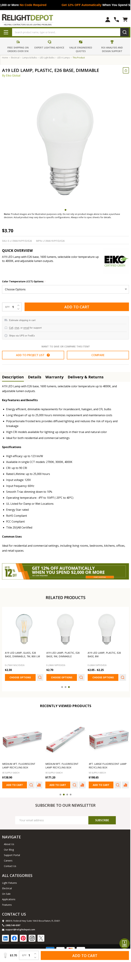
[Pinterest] (23, 936)
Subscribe (100, 818)
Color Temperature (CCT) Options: (24, 281)
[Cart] (122, 19)
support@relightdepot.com (20, 927)
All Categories (17, 873)
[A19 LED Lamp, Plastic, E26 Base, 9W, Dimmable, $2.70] (64, 628)
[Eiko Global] (113, 261)
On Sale (6, 891)
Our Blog (9, 847)
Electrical (7, 886)
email (26, 327)
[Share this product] (123, 70)
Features (7, 902)
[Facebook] (14, 936)
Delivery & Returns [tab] (86, 376)
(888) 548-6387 (12, 923)
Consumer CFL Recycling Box (106, 761)
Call (11, 327)
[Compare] (38, 782)
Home (5, 57)
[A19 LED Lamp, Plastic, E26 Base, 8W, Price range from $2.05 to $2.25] (104, 628)
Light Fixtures (9, 880)
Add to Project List (31, 355)
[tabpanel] (65, 143)
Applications (8, 897)
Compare (96, 355)
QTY (7, 307)
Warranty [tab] (54, 376)
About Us (9, 842)
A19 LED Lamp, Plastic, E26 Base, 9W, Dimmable (62, 653)
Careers (8, 858)
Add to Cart (75, 306)
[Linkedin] (5, 936)
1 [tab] (64, 210)
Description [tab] (13, 376)
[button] (18, 46)
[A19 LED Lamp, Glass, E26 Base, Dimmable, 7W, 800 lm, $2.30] (23, 628)
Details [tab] (34, 376)
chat (16, 327)
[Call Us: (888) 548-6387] (114, 19)
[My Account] (105, 19)
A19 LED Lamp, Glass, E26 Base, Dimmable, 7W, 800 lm (22, 653)
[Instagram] (32, 936)
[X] (41, 936)
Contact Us (10, 864)
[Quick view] (39, 676)
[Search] (122, 32)
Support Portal (12, 853)
